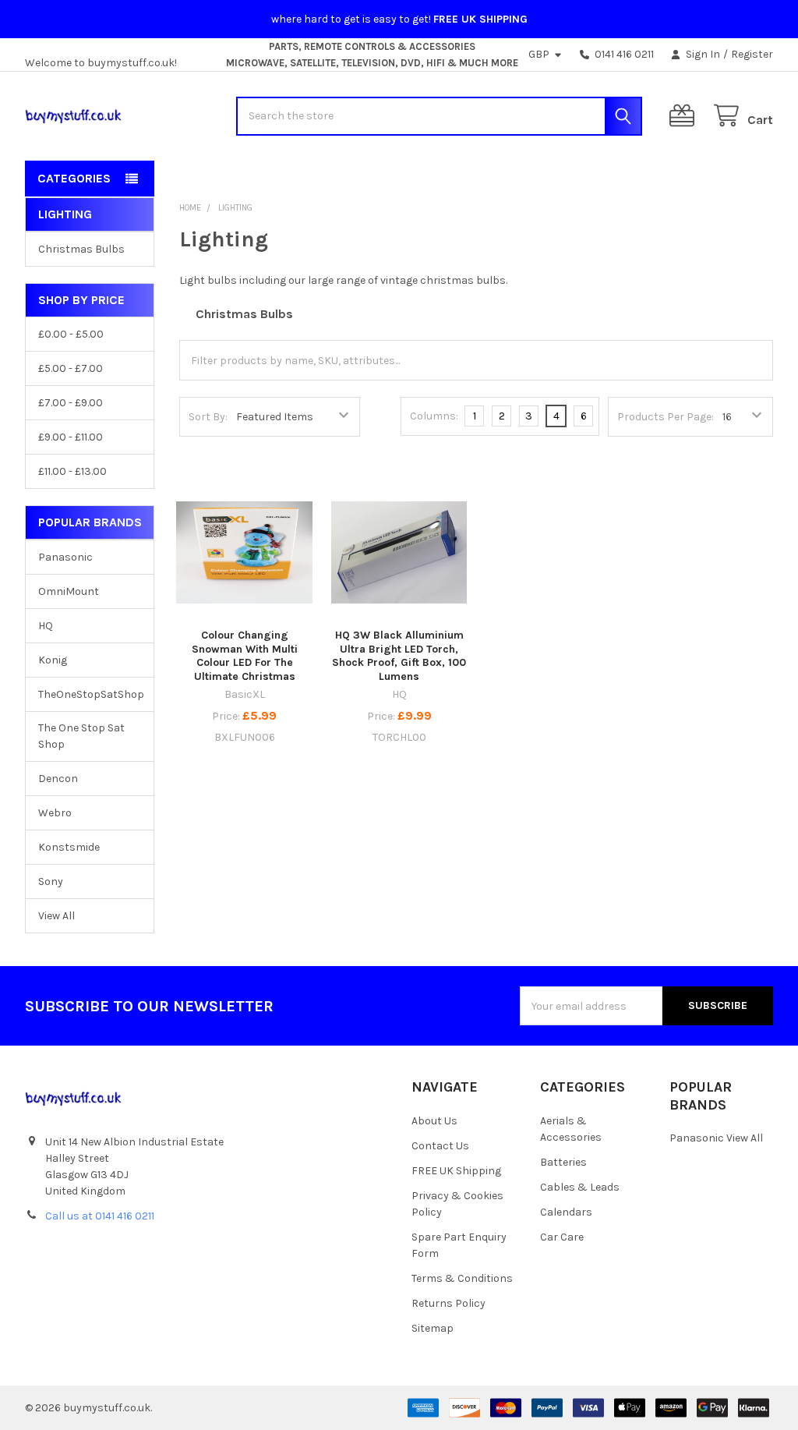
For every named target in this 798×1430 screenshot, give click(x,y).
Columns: (434, 416)
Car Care (562, 1237)
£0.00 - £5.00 (71, 334)
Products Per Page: (665, 416)
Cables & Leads (580, 1187)
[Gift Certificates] (685, 116)
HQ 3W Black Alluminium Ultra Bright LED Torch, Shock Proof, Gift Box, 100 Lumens (399, 655)
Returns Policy (448, 1303)
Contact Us (440, 1145)
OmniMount (68, 591)
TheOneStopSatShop (89, 694)
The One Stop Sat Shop (81, 736)
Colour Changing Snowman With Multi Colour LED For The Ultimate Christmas (245, 655)
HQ (45, 625)
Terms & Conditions (462, 1278)
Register (752, 54)
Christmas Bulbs (81, 249)
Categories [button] (74, 178)
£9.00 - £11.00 (70, 437)
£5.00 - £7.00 (70, 368)
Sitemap (432, 1328)
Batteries (563, 1162)
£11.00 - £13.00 (72, 471)
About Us (434, 1120)
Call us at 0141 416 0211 (99, 1216)
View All (56, 915)
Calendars (566, 1212)
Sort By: (208, 416)
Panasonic (65, 557)
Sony (50, 881)
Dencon (58, 778)
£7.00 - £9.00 (70, 402)
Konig (52, 660)
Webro (55, 812)
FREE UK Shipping (456, 1170)
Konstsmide (69, 847)
